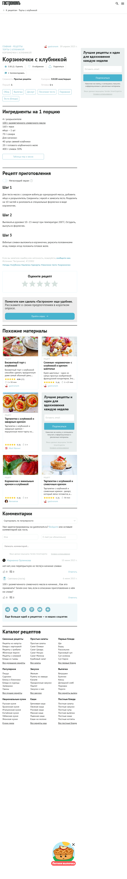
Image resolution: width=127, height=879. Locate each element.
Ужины (5, 689)
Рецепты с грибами (11, 649)
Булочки (62, 676)
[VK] (15, 609)
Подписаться (59, 426)
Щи (59, 643)
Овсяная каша (37, 706)
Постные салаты (66, 703)
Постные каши (65, 716)
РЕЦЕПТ (8, 359)
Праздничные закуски (41, 682)
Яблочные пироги (11, 652)
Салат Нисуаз (36, 652)
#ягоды (6, 264)
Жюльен (34, 673)
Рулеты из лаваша (39, 676)
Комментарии (115, 18)
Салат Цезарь (36, 649)
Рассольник (63, 649)
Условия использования (59, 448)
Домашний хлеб (66, 682)
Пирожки (62, 685)
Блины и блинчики (11, 679)
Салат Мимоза (37, 655)
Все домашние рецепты (13, 663)
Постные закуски (66, 706)
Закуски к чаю (37, 689)
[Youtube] (39, 609)
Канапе (33, 679)
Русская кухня (9, 703)
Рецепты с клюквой (11, 655)
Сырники (6, 676)
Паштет (33, 685)
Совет (49, 18)
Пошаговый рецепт (30, 18)
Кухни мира (8, 723)
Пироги (61, 689)
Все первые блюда (67, 663)
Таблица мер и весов (23, 156)
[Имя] (20, 537)
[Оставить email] (59, 417)
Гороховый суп (65, 652)
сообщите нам (63, 258)
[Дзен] (47, 609)
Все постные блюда (67, 723)
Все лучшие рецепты (12, 693)
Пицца (5, 673)
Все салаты (35, 663)
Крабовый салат (38, 658)
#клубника (15, 264)
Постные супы (65, 709)
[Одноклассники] (23, 609)
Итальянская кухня (11, 709)
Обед (6, 91)
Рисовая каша (37, 709)
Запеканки (7, 685)
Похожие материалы (92, 18)
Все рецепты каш (38, 723)
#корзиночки (63, 264)
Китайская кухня (10, 712)
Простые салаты (38, 643)
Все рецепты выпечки (68, 693)
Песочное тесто (47, 91)
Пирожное (65, 91)
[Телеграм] (7, 609)
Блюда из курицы (10, 682)
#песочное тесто (48, 264)
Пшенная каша (37, 716)
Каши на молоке (38, 719)
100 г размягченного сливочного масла (24, 122)
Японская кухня (10, 719)
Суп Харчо (63, 658)
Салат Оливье (37, 646)
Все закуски (36, 693)
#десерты (35, 264)
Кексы (61, 679)
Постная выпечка (66, 712)
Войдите (53, 526)
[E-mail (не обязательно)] (59, 537)
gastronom (53, 46)
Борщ (61, 646)
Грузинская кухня (10, 706)
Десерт (30, 91)
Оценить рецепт (67, 18)
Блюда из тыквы (10, 658)
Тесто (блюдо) (11, 98)
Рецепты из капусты (11, 643)
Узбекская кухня (10, 716)
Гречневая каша (37, 703)
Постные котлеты (66, 719)
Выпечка (18, 91)
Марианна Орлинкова (19, 560)
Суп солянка (64, 655)
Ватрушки (63, 673)
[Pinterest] (31, 609)
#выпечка (26, 264)
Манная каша (36, 712)
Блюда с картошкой (12, 646)
